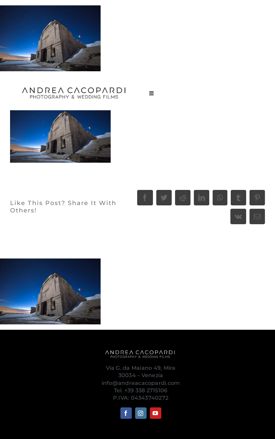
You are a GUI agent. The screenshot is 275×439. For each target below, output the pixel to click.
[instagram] (141, 413)
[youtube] (155, 413)
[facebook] (126, 413)
